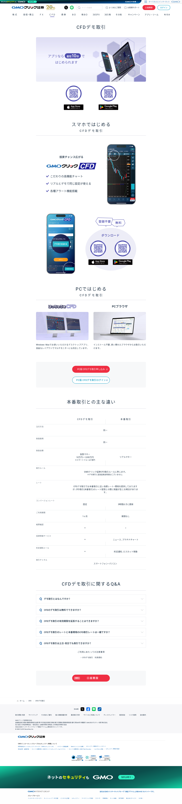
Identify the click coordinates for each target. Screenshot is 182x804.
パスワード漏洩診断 (62, 746)
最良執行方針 (75, 715)
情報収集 (105, 798)
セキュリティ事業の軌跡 (112, 749)
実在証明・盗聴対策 (23, 749)
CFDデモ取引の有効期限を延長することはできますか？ (71, 621)
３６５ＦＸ (96, 14)
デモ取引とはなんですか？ (57, 599)
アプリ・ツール (151, 14)
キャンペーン (134, 14)
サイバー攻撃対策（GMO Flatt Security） (80, 749)
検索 (79, 7)
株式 (14, 14)
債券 (63, 14)
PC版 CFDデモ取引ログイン (91, 380)
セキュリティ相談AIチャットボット (96, 746)
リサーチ (97, 798)
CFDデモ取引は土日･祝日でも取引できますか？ (67, 643)
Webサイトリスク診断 (77, 746)
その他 (140, 798)
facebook (88, 709)
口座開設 (149, 8)
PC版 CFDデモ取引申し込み (91, 369)
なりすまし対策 (98, 749)
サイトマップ (33, 715)
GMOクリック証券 (33, 7)
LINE (72, 7)
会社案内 (143, 715)
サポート (133, 8)
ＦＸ (41, 14)
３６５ (108, 14)
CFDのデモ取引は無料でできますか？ (62, 610)
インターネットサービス (34, 798)
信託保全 (122, 715)
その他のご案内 (46, 715)
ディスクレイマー (110, 715)
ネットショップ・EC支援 (51, 798)
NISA (167, 14)
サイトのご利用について (92, 715)
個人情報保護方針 (61, 715)
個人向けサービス (131, 798)
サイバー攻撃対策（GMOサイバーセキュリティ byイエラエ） (49, 749)
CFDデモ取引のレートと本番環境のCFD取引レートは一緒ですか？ (77, 632)
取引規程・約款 (20, 715)
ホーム (22, 701)
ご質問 (115, 8)
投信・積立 (28, 14)
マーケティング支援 (87, 798)
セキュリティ (75, 798)
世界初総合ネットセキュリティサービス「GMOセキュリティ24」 (36, 746)
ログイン (164, 8)
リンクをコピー (99, 709)
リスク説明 (132, 715)
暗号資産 (121, 798)
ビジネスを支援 (65, 798)
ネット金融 (113, 798)
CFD (29, 701)
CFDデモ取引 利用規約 (92, 657)
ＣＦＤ (52, 14)
